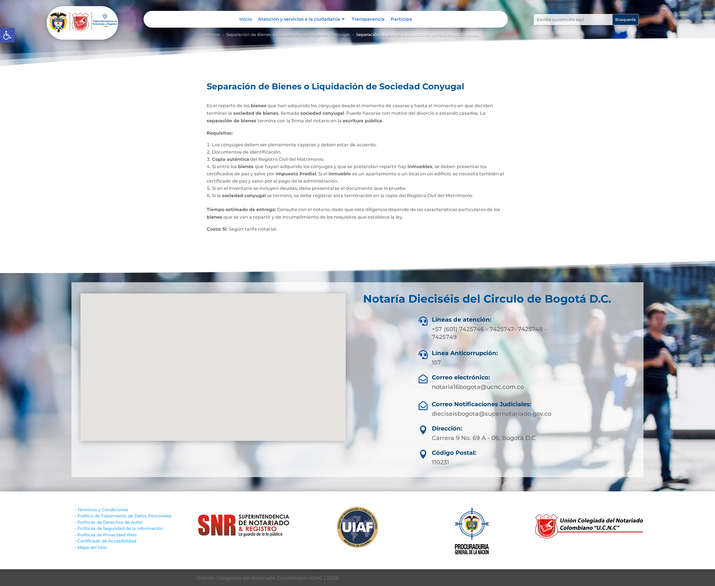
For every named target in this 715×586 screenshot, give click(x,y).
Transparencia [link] (368, 19)
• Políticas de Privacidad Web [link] (105, 534)
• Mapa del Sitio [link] (91, 547)
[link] (7, 35)
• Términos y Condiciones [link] (101, 509)
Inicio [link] (245, 19)
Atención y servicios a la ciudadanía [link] (299, 19)
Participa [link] (401, 19)
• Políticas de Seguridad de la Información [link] (119, 528)
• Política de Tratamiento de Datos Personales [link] (123, 515)
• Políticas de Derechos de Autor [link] (109, 522)
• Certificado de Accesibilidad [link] (105, 541)
